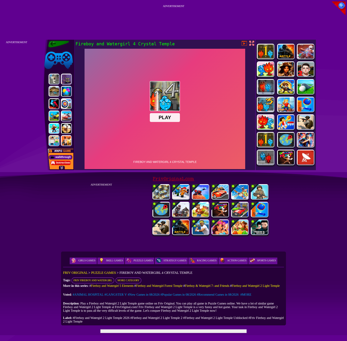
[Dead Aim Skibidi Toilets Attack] (54, 79)
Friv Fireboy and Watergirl (92, 280)
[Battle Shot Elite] (286, 57)
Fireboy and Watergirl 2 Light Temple (256, 285)
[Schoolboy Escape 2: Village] (306, 75)
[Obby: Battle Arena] (286, 110)
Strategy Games (174, 260)
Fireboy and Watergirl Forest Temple (159, 285)
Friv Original (51, 50)
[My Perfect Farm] (201, 215)
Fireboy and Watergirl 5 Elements (112, 285)
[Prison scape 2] (260, 233)
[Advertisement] (173, 18)
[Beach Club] (54, 140)
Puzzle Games (143, 260)
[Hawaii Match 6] (220, 233)
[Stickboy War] (306, 145)
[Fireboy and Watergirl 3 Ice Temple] (266, 110)
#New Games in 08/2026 (144, 294)
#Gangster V (115, 294)
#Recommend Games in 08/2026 (218, 294)
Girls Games (86, 260)
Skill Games (114, 260)
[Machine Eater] (201, 198)
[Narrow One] (240, 198)
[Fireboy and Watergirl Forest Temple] (266, 57)
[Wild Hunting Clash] (66, 128)
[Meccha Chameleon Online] (306, 57)
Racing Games (206, 260)
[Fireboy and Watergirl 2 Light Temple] (266, 128)
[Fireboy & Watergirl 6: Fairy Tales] (266, 92)
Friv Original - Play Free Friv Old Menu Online (57, 44)
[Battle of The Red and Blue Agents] (54, 103)
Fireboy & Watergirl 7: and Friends (207, 285)
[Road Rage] (181, 215)
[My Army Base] (260, 198)
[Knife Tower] (306, 110)
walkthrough (63, 156)
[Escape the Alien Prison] (181, 198)
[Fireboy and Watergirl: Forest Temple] (266, 75)
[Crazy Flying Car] (220, 198)
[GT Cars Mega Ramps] (66, 116)
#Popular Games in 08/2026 (178, 294)
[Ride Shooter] (54, 116)
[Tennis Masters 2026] (201, 233)
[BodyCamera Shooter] (306, 128)
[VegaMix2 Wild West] (240, 233)
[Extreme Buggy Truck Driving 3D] (54, 91)
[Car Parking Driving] (240, 215)
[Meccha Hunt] (286, 163)
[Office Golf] (306, 92)
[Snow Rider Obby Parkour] (54, 128)
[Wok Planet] (66, 79)
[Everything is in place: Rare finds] (286, 75)
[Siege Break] (286, 92)
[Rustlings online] (306, 163)
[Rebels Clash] (66, 140)
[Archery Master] (66, 103)
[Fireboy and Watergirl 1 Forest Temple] (266, 145)
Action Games (236, 260)
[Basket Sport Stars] (286, 128)
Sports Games (266, 260)
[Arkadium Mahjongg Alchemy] (161, 198)
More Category (128, 280)
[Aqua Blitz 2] (66, 91)
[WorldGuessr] (286, 145)
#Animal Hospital (88, 294)
